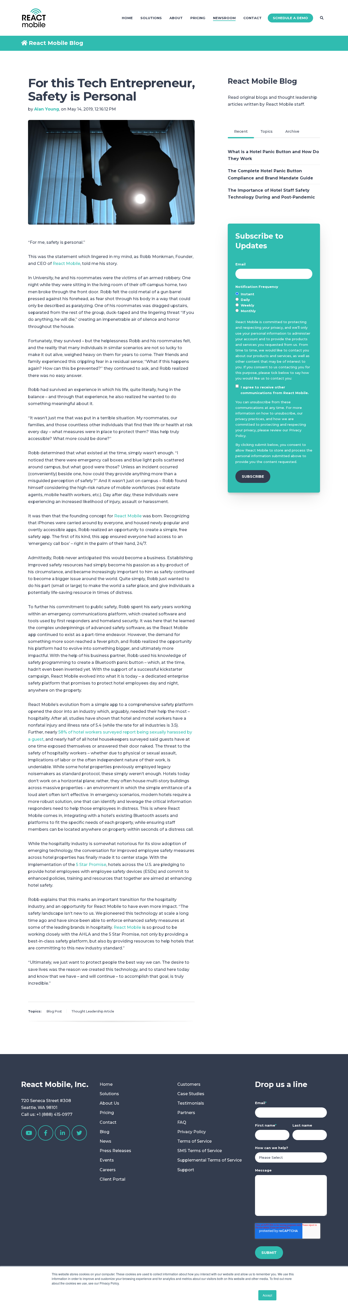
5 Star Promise (91, 864)
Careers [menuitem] (108, 1169)
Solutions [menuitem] (151, 18)
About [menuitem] (176, 18)
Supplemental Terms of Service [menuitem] (209, 1160)
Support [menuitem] (185, 1169)
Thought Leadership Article (92, 1011)
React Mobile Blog (56, 43)
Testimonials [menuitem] (190, 1103)
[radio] (273, 294)
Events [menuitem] (107, 1160)
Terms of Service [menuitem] (194, 1141)
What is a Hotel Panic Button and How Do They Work (273, 155)
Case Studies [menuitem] (190, 1093)
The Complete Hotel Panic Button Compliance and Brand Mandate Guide (270, 174)
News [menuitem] (105, 1141)
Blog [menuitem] (104, 1131)
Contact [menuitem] (252, 18)
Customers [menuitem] (188, 1084)
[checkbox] (273, 302)
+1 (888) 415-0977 (54, 1114)
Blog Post (54, 1011)
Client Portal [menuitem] (112, 1179)
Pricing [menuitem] (197, 18)
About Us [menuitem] (109, 1103)
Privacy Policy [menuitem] (191, 1131)
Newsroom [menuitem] (224, 18)
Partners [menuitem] (186, 1112)
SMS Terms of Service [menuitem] (199, 1150)
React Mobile (66, 263)
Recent (241, 131)
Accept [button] (267, 1295)
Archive (292, 131)
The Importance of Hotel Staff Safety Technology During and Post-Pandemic (271, 194)
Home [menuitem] (127, 18)
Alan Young (46, 109)
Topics (266, 131)
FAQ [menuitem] (181, 1122)
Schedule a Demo (290, 18)
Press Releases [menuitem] (115, 1150)
